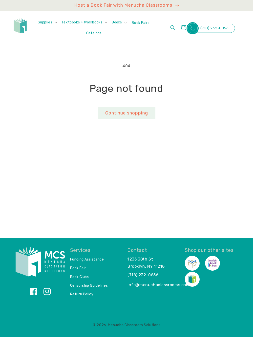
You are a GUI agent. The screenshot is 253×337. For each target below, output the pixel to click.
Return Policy (82, 294)
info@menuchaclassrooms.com (158, 284)
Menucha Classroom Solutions (134, 325)
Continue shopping (126, 113)
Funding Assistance (87, 259)
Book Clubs (79, 277)
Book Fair (78, 268)
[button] (47, 22)
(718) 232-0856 (214, 28)
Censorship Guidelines (89, 285)
